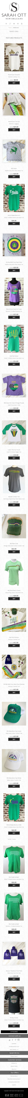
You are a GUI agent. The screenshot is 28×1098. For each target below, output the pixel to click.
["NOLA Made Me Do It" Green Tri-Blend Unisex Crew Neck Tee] (14, 198)
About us (14, 1069)
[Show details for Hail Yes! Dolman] (14, 620)
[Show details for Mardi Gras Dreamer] (14, 57)
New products (14, 1076)
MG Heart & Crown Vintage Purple (14, 403)
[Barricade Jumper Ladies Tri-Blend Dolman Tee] (14, 906)
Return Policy (14, 1066)
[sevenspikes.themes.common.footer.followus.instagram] (19, 1040)
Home (10, 27)
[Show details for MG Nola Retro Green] (14, 573)
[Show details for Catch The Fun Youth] (14, 432)
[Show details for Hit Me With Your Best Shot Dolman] (14, 667)
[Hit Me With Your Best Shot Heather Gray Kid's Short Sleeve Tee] (14, 245)
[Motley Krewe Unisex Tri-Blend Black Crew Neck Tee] (14, 1000)
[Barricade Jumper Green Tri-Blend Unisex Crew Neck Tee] (14, 860)
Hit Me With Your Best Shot (14, 262)
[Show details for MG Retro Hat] (14, 526)
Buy (14, 83)
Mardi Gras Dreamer (14, 75)
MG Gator (14, 168)
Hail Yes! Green (14, 356)
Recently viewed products (14, 1079)
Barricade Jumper (14, 877)
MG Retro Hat (14, 543)
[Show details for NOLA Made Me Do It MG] (14, 807)
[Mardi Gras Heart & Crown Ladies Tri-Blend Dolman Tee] (14, 292)
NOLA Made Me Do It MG (14, 825)
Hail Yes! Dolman (14, 637)
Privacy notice (14, 1056)
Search (14, 1085)
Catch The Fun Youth (14, 450)
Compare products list (14, 1082)
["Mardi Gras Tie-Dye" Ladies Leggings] (14, 104)
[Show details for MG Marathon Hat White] (14, 760)
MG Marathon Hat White (14, 778)
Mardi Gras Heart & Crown (14, 309)
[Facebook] (12, 1040)
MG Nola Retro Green (14, 590)
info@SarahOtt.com (14, 1046)
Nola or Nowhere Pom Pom (14, 971)
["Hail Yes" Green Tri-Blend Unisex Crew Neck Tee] (14, 338)
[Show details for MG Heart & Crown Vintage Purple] (14, 385)
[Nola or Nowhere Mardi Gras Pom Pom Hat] (14, 953)
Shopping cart (14, 24)
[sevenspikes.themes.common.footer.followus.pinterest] (15, 1040)
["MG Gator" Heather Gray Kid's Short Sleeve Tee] (14, 151)
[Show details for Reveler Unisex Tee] (14, 479)
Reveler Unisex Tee (14, 497)
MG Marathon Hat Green (14, 731)
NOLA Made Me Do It (14, 215)
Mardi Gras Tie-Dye (14, 121)
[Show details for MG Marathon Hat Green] (14, 714)
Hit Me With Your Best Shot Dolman (14, 684)
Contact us (14, 1063)
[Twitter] (9, 1040)
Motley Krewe (14, 1018)
